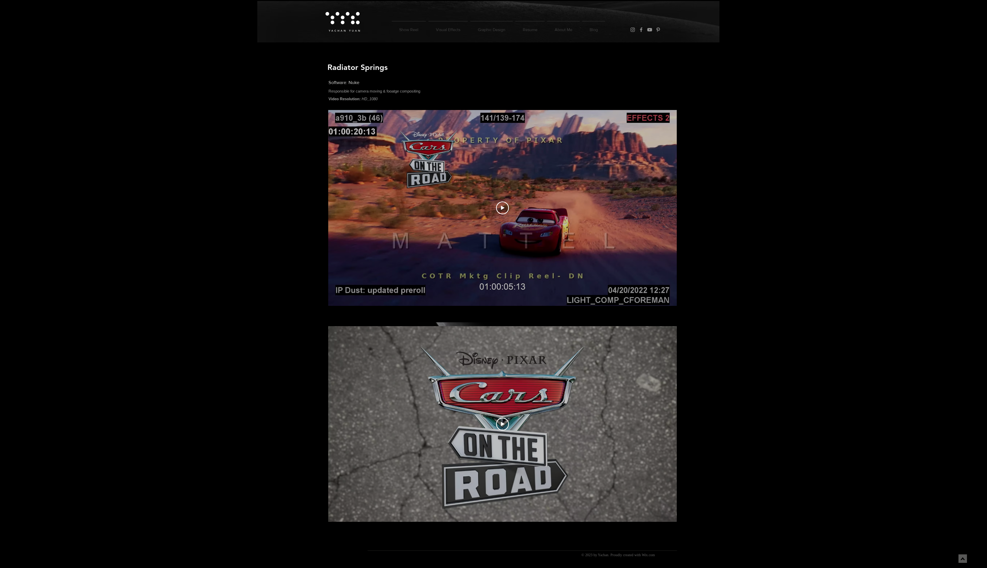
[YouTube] (650, 30)
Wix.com (648, 555)
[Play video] (502, 207)
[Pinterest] (658, 30)
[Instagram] (633, 30)
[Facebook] (641, 30)
